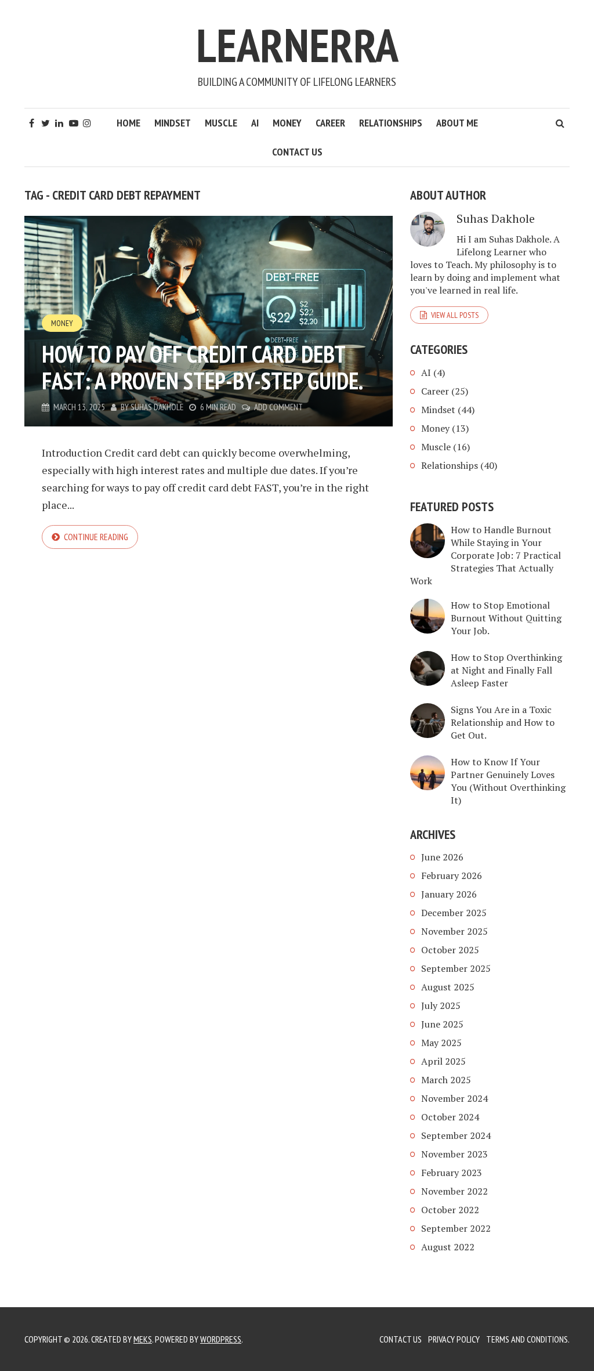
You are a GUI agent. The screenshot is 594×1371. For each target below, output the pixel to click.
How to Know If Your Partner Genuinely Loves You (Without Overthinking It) (508, 780)
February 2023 (451, 1172)
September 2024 (456, 1135)
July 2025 (441, 1005)
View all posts (455, 315)
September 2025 (456, 968)
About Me (457, 122)
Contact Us (297, 151)
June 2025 (442, 1024)
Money (287, 122)
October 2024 (450, 1116)
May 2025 (441, 1042)
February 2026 (451, 875)
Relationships (390, 122)
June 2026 (442, 857)
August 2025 (448, 987)
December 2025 (454, 912)
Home (128, 122)
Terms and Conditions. (528, 1339)
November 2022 (454, 1191)
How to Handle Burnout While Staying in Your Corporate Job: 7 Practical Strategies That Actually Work (485, 555)
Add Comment (278, 407)
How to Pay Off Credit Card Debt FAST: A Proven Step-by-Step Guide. (202, 367)
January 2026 (449, 894)
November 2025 (454, 931)
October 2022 (450, 1209)
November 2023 (454, 1154)
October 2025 (450, 949)
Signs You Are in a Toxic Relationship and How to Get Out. (503, 722)
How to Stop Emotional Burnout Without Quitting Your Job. (506, 618)
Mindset (172, 122)
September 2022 (456, 1228)
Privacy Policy (454, 1339)
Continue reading (96, 536)
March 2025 (446, 1079)
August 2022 (448, 1246)
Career (330, 122)
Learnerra (297, 45)
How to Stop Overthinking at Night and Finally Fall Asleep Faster (506, 670)
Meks (142, 1339)
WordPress (220, 1339)
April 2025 (443, 1061)
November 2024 (454, 1098)
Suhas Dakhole (157, 407)
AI (255, 122)
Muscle (221, 122)
